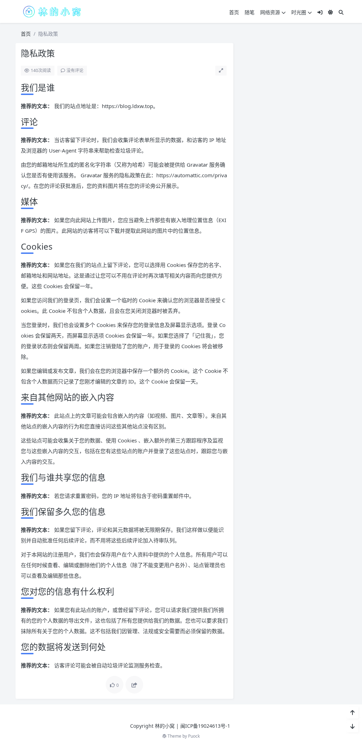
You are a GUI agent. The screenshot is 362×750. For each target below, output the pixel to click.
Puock (194, 736)
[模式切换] (330, 12)
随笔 (250, 12)
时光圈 (298, 12)
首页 (234, 12)
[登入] (320, 12)
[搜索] (341, 12)
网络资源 (270, 12)
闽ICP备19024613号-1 (205, 725)
